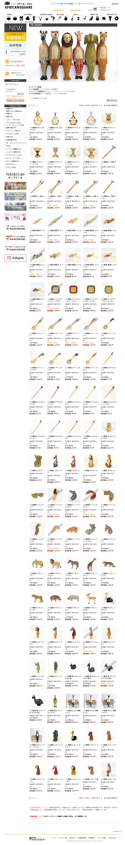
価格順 (81, 105)
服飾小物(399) (11, 128)
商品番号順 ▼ (95, 105)
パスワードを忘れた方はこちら (15, 96)
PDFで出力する (112, 100)
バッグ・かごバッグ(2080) (15, 125)
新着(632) (9, 109)
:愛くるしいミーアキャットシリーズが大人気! (52, 91)
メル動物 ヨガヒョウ (108, 470)
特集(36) (9, 113)
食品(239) (9, 117)
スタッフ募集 (102, 838)
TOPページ (8, 22)
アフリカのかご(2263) (13, 123)
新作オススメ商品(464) (14, 111)
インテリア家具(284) (13, 152)
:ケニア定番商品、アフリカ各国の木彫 (48, 93)
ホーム (54, 838)
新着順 (87, 105)
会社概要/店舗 (82, 838)
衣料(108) (9, 137)
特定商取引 (92, 838)
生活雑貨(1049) (11, 140)
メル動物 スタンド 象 (90, 779)
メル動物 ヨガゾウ (36, 470)
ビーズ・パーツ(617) (13, 158)
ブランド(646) (11, 167)
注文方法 (72, 838)
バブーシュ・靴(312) (13, 131)
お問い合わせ (112, 838)
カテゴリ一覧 (63, 838)
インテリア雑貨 (18, 22)
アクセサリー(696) (12, 134)
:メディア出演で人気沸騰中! (43, 89)
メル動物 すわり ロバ (108, 779)
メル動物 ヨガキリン (72, 470)
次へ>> (35, 105)
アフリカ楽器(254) (12, 161)
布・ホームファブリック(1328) (16, 144)
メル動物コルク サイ (37, 676)
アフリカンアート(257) (14, 155)
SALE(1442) (10, 164)
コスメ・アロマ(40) (13, 120)
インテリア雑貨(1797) (13, 149)
